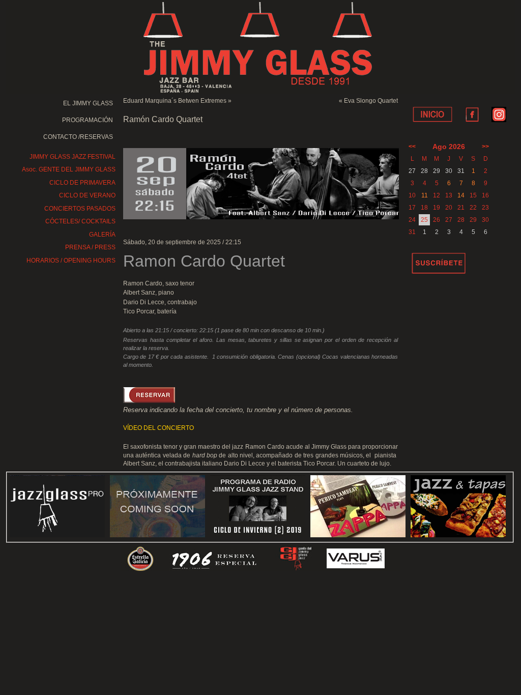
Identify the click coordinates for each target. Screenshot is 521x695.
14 (461, 195)
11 (424, 195)
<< (412, 146)
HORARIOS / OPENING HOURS (70, 260)
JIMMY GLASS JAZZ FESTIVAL (72, 156)
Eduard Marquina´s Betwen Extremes (174, 100)
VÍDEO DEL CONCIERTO (158, 427)
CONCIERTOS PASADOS (79, 208)
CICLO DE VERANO (87, 195)
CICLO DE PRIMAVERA (82, 182)
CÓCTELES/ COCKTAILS (80, 221)
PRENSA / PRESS (90, 247)
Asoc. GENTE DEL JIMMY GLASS (68, 169)
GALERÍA (102, 234)
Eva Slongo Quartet (371, 100)
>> (485, 146)
